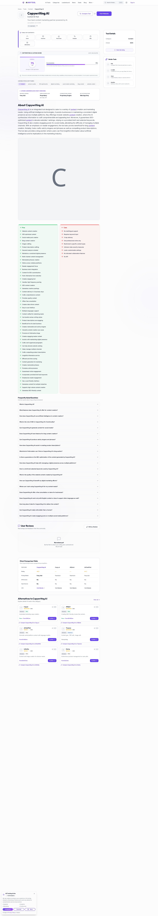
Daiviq (68, 649)
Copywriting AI (23, 109)
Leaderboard (66, 2)
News (74, 2)
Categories (56, 2)
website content (91, 84)
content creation (32, 84)
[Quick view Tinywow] (97, 628)
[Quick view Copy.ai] (55, 607)
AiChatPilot (27, 628)
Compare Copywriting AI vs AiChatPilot (30, 643)
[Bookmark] (52, 607)
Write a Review (93, 527)
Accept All (7, 909)
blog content (81, 84)
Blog (85, 2)
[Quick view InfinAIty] (55, 649)
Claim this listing (120, 50)
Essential (19, 909)
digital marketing (55, 84)
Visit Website (104, 13)
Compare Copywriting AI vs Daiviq (71, 665)
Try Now (51, 618)
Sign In (132, 2)
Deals (79, 2)
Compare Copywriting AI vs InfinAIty (29, 665)
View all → (97, 599)
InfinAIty (26, 649)
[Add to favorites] (95, 14)
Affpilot (68, 607)
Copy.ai (26, 607)
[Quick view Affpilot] (97, 607)
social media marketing (69, 84)
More (90, 2)
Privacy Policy (11, 912)
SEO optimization (43, 84)
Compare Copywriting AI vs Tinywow (72, 643)
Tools (24, 9)
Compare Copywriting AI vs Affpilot (72, 622)
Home (19, 9)
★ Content (22, 84)
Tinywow (68, 628)
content (74, 109)
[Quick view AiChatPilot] (55, 628)
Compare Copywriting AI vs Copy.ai (29, 622)
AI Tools (47, 2)
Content (30, 9)
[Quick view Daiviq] (97, 649)
